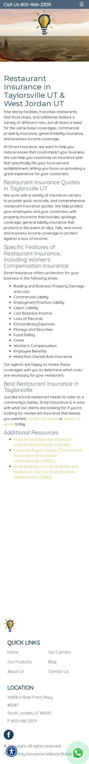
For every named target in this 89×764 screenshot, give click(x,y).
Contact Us (58, 671)
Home (12, 652)
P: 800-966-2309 (22, 720)
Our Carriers (59, 652)
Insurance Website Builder (49, 753)
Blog (52, 661)
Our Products (19, 661)
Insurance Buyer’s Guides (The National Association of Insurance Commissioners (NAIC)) (48, 455)
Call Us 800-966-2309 (27, 4)
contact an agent (43, 418)
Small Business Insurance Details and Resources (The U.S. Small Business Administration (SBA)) (46, 472)
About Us (15, 671)
